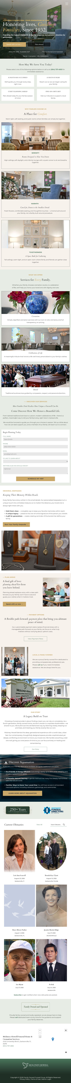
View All (39, 825)
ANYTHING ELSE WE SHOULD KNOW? (15, 466)
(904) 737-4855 (14, 52)
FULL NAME (7, 436)
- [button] (40, 1033)
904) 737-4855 (8, 1046)
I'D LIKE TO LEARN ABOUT (11, 458)
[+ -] (53, 1041)
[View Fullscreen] (40, 1036)
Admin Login (46, 1079)
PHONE (5, 444)
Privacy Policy (25, 1079)
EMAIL (5, 451)
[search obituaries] (64, 825)
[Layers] (66, 1030)
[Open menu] (66, 3)
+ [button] (40, 1030)
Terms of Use (35, 1079)
